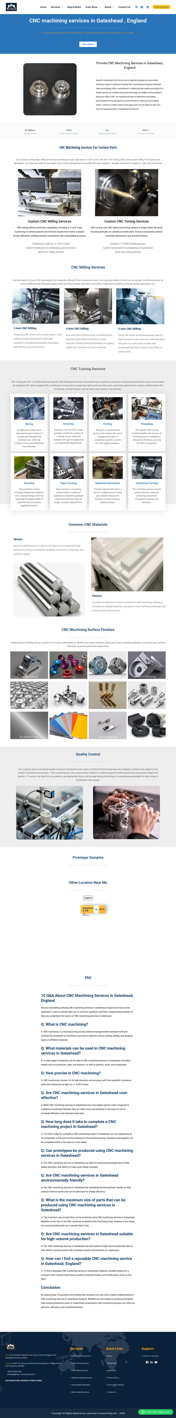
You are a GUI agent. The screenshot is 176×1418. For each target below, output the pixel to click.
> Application (111, 1370)
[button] (136, 7)
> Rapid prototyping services (81, 1378)
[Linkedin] (147, 7)
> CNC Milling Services (79, 1370)
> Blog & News (111, 1363)
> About (109, 1356)
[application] (61, 7)
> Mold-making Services (79, 1392)
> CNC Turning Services (79, 1363)
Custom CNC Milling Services (49, 221)
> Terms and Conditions (115, 1385)
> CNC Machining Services (80, 1356)
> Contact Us (111, 1392)
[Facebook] (142, 7)
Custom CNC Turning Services (126, 221)
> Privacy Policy (112, 1378)
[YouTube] (156, 1362)
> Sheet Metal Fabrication (80, 1385)
